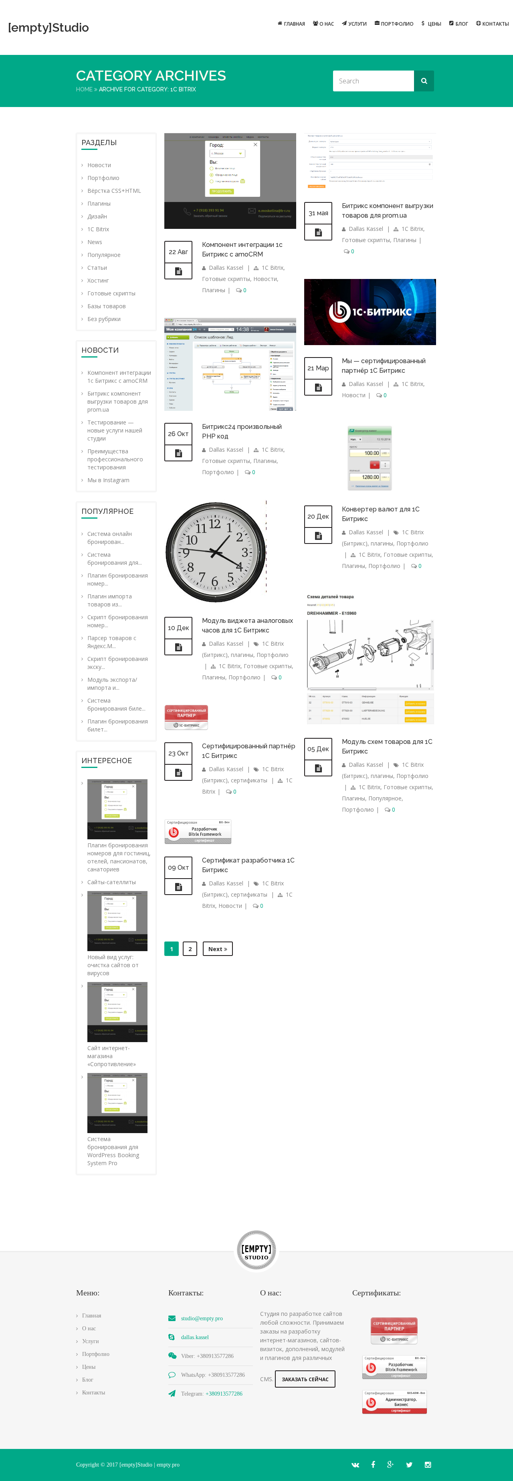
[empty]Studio (24, 27)
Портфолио (397, 23)
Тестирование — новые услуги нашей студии (114, 430)
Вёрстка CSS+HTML (114, 190)
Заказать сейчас (305, 1379)
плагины (382, 543)
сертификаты (249, 780)
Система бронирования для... (114, 558)
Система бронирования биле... (116, 704)
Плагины (99, 203)
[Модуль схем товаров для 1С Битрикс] (318, 768)
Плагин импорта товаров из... (109, 600)
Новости (99, 165)
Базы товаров (106, 306)
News (94, 242)
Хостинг (98, 280)
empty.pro (168, 1465)
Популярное (104, 255)
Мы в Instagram (108, 480)
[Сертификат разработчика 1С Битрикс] (178, 887)
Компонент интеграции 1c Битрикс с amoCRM (119, 376)
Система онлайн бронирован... (109, 538)
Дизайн (97, 216)
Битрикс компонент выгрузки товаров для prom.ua (117, 401)
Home (84, 89)
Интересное (106, 760)
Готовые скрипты (111, 293)
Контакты (496, 23)
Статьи (97, 267)
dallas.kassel (195, 1337)
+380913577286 (224, 1394)
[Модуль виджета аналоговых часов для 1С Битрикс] (178, 647)
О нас (326, 23)
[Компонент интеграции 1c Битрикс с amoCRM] (178, 271)
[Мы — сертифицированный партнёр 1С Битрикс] (318, 388)
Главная (294, 23)
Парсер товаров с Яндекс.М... (111, 642)
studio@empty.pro (202, 1318)
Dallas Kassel (226, 267)
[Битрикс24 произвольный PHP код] (178, 453)
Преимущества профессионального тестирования (115, 459)
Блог (462, 23)
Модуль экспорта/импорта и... (112, 683)
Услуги (357, 23)
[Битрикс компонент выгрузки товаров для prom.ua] (318, 232)
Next (216, 949)
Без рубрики (104, 319)
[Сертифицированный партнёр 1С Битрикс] (178, 773)
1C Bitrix (98, 229)
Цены (434, 23)
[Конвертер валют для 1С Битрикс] (318, 536)
